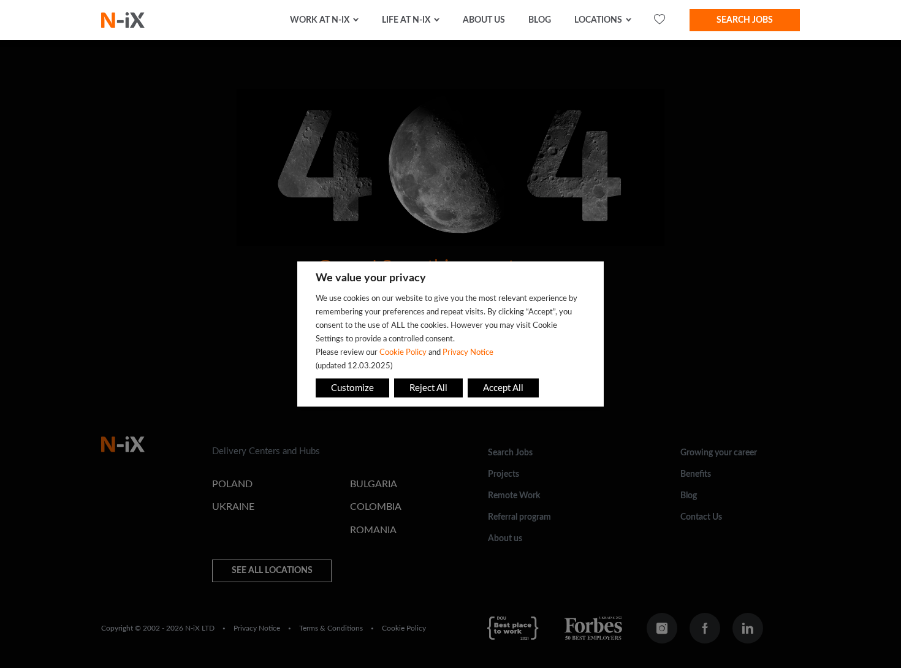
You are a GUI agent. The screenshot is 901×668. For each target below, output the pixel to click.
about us (484, 20)
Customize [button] (352, 388)
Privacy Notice (468, 352)
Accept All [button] (503, 388)
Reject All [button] (428, 388)
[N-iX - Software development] (123, 20)
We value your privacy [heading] (371, 278)
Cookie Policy (403, 352)
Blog (539, 20)
